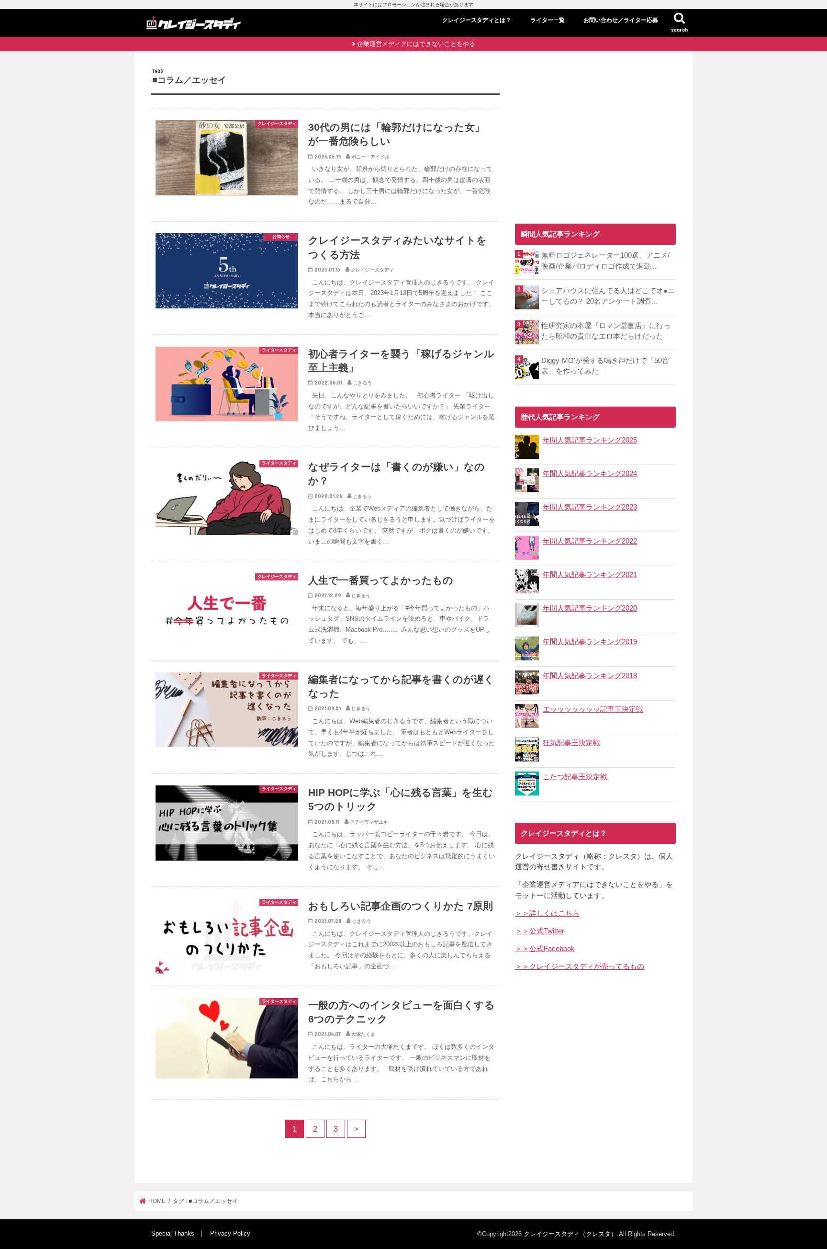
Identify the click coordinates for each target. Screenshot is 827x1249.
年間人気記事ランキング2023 (590, 507)
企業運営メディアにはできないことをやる (416, 43)
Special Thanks (172, 1233)
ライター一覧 (547, 20)
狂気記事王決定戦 (571, 743)
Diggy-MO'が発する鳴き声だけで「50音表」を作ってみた (605, 366)
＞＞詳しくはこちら (547, 913)
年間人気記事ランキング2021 (590, 575)
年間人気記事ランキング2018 (590, 676)
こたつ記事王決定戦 (575, 777)
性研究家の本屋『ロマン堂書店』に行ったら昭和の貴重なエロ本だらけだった (606, 331)
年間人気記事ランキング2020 (590, 608)
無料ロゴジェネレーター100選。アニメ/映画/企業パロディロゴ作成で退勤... (605, 260)
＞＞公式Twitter (539, 931)
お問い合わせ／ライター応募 (620, 20)
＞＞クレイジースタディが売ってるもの (579, 966)
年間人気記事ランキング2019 (590, 642)
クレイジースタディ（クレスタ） (570, 1234)
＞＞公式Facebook (545, 949)
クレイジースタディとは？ (476, 20)
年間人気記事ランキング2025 (590, 440)
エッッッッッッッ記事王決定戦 (593, 709)
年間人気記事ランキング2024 (590, 473)
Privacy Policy (230, 1233)
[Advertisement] (595, 135)
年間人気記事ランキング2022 (590, 541)
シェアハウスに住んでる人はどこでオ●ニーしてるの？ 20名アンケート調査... (608, 296)
